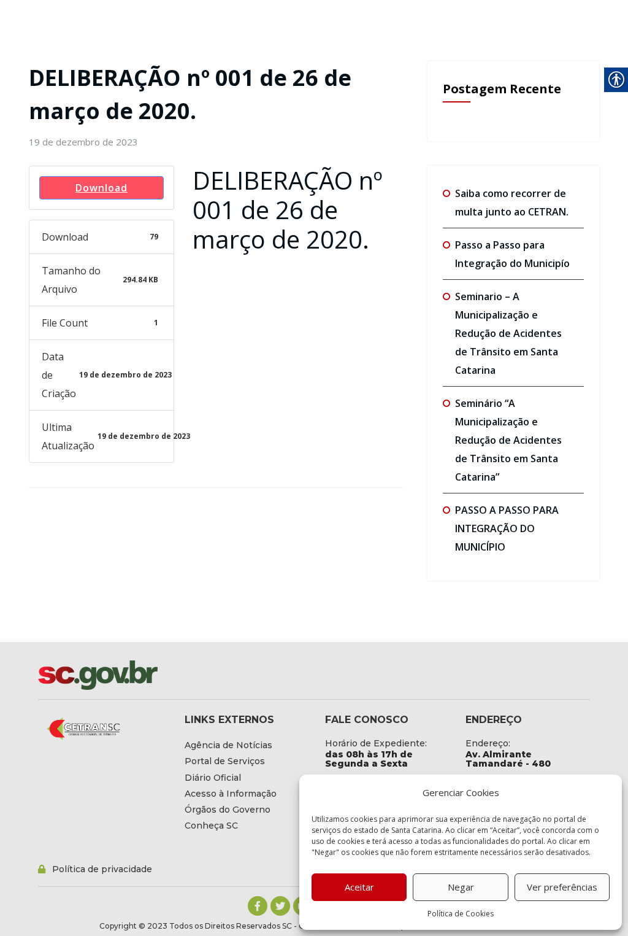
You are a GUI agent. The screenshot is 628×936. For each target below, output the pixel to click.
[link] (83, 142)
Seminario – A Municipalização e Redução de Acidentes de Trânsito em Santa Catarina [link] (508, 333)
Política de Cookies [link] (460, 913)
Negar (461, 887)
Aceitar (359, 887)
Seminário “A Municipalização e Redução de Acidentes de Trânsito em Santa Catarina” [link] (508, 440)
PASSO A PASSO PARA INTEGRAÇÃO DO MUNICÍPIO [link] (507, 528)
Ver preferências (562, 887)
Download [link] (101, 188)
